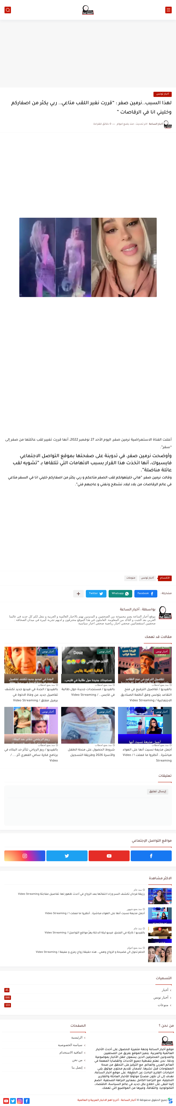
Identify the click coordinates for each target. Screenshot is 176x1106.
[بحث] (8, 10)
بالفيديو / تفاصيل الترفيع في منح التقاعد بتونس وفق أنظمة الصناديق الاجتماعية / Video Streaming (146, 695)
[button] (145, 593)
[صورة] (160, 896)
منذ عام (138, 889)
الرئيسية (76, 1037)
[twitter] (66, 855)
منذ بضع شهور (134, 909)
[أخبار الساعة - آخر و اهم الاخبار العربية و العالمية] (88, 10)
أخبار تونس (162, 94)
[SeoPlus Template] (170, 1100)
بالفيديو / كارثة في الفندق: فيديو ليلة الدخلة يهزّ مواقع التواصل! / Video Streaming (95, 932)
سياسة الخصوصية (70, 1045)
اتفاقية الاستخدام (70, 1052)
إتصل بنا (77, 1067)
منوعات (130, 578)
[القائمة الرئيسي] (168, 10)
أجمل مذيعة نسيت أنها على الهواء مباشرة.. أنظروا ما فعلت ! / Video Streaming (147, 755)
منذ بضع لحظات (160, 684)
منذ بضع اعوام (134, 947)
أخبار (86, 990)
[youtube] (109, 855)
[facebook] (151, 855)
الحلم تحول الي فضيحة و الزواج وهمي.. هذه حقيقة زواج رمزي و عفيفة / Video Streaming (90, 952)
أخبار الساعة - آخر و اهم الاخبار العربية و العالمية (106, 1100)
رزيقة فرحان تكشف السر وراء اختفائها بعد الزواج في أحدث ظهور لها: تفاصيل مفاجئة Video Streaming (81, 894)
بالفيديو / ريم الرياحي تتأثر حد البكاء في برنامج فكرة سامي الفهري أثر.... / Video (31, 755)
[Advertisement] (88, 54)
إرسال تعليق (157, 791)
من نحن (77, 1060)
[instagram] (24, 855)
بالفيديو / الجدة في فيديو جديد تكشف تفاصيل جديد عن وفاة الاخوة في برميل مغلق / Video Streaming (31, 695)
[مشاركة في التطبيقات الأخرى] (78, 593)
